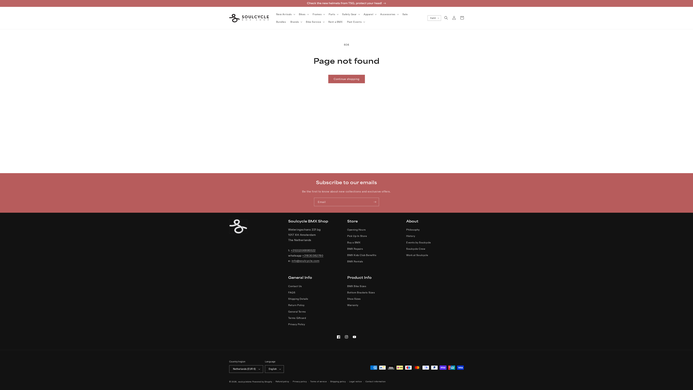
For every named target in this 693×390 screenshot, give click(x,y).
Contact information (375, 381)
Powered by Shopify (262, 381)
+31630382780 (312, 255)
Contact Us (295, 286)
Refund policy (282, 381)
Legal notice (355, 381)
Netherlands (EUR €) (244, 368)
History (410, 236)
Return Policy (296, 305)
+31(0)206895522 (303, 250)
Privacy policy (300, 381)
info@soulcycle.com (305, 261)
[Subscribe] (375, 202)
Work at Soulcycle (417, 255)
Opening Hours (356, 229)
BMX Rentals (355, 261)
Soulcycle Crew (415, 248)
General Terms (297, 311)
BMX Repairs (355, 248)
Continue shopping (346, 79)
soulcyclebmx (245, 381)
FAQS (291, 292)
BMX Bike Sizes (356, 286)
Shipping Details (298, 298)
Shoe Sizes (354, 298)
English (433, 18)
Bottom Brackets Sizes (361, 292)
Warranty (352, 305)
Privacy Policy (296, 324)
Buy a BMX (353, 242)
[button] (285, 14)
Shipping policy (338, 381)
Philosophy (413, 229)
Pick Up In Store (357, 236)
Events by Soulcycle (418, 242)
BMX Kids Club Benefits (361, 255)
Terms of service (318, 381)
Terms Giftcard (297, 318)
